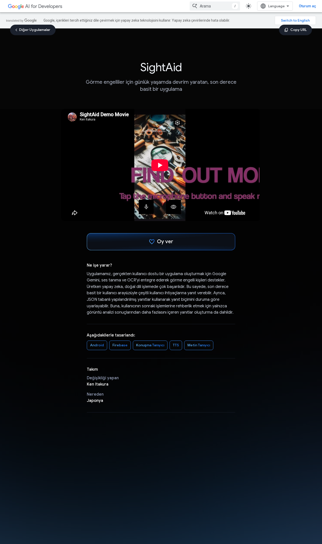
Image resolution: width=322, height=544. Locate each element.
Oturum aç (307, 6)
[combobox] (215, 6)
